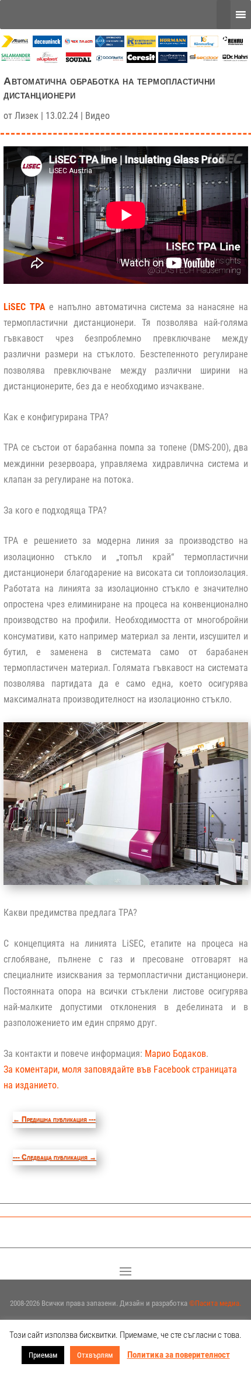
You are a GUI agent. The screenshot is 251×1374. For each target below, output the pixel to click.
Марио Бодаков (175, 1053)
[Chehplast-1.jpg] (78, 44)
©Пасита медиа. (215, 1303)
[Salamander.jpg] (15, 59)
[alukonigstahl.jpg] (172, 59)
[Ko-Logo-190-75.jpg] (204, 44)
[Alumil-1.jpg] (15, 44)
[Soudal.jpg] (78, 59)
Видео (97, 115)
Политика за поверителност (178, 1355)
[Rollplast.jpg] (141, 44)
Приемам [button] (43, 1355)
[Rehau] (235, 44)
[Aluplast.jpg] (47, 59)
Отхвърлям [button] (95, 1355)
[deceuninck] (47, 44)
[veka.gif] (109, 44)
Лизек (27, 115)
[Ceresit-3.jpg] (141, 59)
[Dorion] (110, 60)
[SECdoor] (204, 59)
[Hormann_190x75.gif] (172, 44)
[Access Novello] (235, 60)
